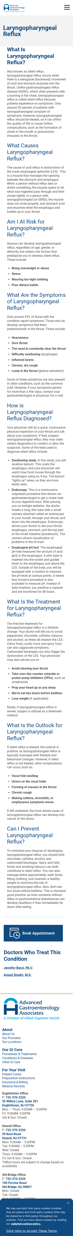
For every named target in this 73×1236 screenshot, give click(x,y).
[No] (68, 1203)
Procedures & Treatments (19, 1054)
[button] (67, 7)
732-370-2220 (16, 1097)
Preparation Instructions (18, 1078)
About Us (8, 1034)
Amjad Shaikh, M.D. (17, 975)
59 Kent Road (11, 1134)
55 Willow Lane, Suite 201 (20, 1101)
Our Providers (11, 1038)
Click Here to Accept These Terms (31, 1231)
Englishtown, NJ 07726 (18, 1105)
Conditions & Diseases (17, 1058)
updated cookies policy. (26, 1223)
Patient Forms (11, 1074)
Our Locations (11, 1042)
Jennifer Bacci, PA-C (18, 968)
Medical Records (13, 1086)
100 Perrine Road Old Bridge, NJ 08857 (17, 1185)
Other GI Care (11, 1062)
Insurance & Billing (15, 1082)
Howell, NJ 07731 (14, 1138)
